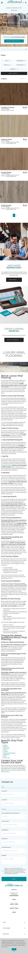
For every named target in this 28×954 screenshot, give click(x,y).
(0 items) (25, 2)
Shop (4, 922)
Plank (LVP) (6, 748)
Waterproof (6, 754)
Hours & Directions (14, 895)
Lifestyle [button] (6, 65)
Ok (14, 949)
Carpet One (3, 15)
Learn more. (5, 947)
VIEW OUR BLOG (13, 279)
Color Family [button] (20, 65)
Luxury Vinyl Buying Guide (18, 37)
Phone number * (5, 821)
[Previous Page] (11, 215)
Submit (14, 879)
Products (10, 15)
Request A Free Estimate (13, 41)
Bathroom (6, 746)
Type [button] (6, 60)
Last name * (4, 799)
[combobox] (13, 49)
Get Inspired (6, 928)
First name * (4, 791)
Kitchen (5, 750)
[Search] (26, 49)
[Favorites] (23, 2)
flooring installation (6, 465)
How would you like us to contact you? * (11, 813)
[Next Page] (16, 215)
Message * (4, 855)
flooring (18, 380)
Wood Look (6, 757)
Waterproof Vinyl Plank (9, 753)
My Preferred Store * (6, 847)
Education (6, 934)
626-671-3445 (14, 10)
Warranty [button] (13, 69)
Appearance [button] (20, 60)
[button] (21, 2)
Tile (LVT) (5, 751)
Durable (5, 745)
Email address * (5, 829)
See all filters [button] (13, 73)
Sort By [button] (22, 78)
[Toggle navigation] (2, 2)
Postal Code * (5, 838)
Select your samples (12, 339)
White (4, 756)
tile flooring (19, 459)
